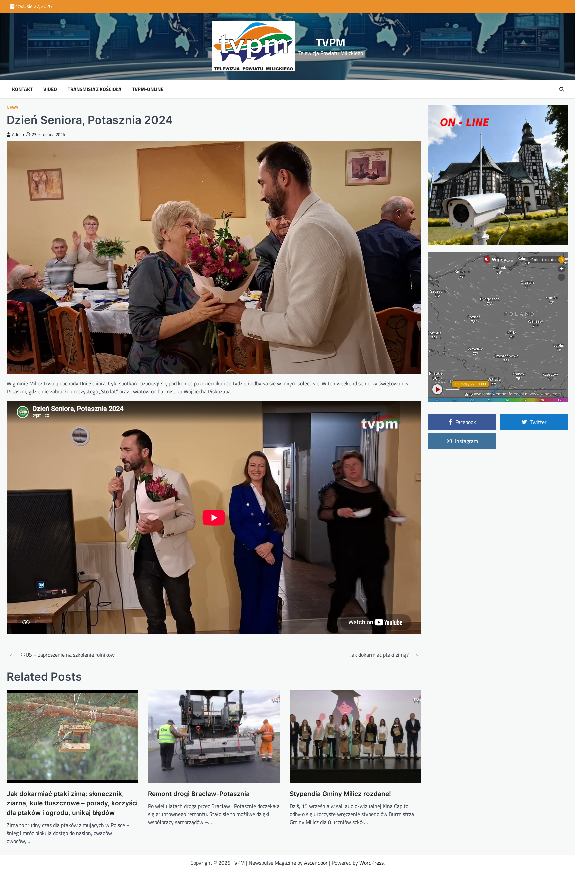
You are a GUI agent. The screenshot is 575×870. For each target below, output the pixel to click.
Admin (18, 134)
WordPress (371, 863)
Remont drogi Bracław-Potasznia (199, 794)
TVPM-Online (147, 89)
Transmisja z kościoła (94, 89)
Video (50, 89)
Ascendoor (316, 863)
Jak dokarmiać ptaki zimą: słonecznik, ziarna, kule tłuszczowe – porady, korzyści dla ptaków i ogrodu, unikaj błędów (72, 803)
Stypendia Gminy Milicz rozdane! (340, 794)
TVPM (330, 42)
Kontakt (22, 89)
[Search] (562, 89)
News (12, 107)
